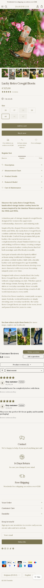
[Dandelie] (22, 6)
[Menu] (2, 6)
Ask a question (33, 356)
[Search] (7, 6)
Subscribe (22, 542)
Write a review (34, 352)
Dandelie (10, 580)
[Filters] (2, 370)
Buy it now (22, 133)
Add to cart (22, 126)
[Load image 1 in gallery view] (22, 38)
